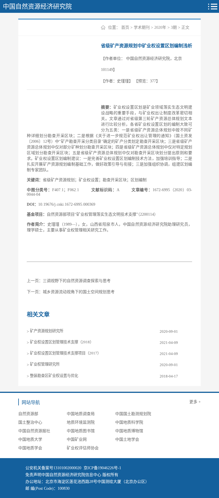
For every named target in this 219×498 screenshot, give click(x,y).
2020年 (160, 27)
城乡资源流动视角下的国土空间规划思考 (79, 292)
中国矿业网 (77, 439)
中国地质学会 (30, 448)
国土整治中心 (30, 422)
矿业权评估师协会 (83, 448)
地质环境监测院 (81, 422)
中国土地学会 (127, 439)
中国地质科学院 (129, 422)
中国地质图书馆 (81, 431)
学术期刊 (142, 27)
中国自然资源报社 (34, 431)
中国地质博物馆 (129, 431)
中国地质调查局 (81, 414)
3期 (174, 27)
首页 (125, 27)
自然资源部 (28, 414)
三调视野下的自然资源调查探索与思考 (77, 281)
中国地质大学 (30, 439)
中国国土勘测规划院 (133, 414)
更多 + (195, 402)
